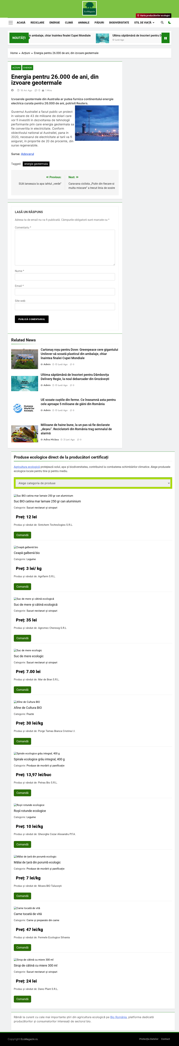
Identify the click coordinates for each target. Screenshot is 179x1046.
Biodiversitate (119, 22)
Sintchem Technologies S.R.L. (55, 524)
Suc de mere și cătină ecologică (36, 604)
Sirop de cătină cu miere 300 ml (35, 965)
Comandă (22, 535)
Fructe (30, 714)
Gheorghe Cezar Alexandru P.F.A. (57, 834)
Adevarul (27, 154)
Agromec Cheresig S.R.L (52, 628)
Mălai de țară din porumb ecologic (37, 862)
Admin (47, 364)
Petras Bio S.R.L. (48, 782)
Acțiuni (16, 67)
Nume (19, 271)
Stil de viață (142, 22)
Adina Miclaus (51, 439)
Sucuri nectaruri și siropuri (42, 507)
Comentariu (23, 227)
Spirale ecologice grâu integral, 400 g (39, 759)
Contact (165, 1039)
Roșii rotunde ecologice (30, 811)
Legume (31, 559)
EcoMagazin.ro (29, 1039)
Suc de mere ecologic (29, 656)
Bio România (118, 1017)
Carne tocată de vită (28, 914)
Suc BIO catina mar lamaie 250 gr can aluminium (47, 501)
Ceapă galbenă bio (27, 553)
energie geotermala (36, 164)
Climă (69, 22)
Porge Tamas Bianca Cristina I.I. (56, 731)
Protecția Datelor (148, 1039)
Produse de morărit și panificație (46, 765)
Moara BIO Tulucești (50, 885)
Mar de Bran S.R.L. (48, 679)
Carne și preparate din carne (43, 920)
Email (19, 286)
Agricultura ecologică (27, 467)
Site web (20, 300)
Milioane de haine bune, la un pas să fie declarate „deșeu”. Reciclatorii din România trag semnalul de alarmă (76, 429)
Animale (83, 22)
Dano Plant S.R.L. (48, 989)
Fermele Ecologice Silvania (54, 937)
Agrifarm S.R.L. (47, 576)
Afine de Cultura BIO (28, 707)
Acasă (21, 22)
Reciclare (37, 22)
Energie (54, 22)
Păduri (99, 22)
